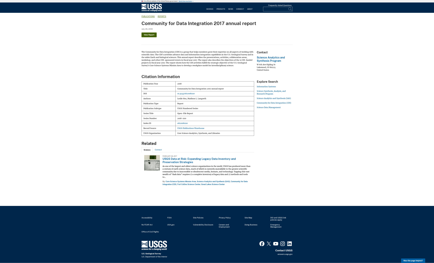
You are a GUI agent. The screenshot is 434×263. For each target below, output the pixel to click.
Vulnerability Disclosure (203, 225)
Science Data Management (269, 107)
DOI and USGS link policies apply (278, 219)
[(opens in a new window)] (262, 243)
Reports (162, 16)
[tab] (147, 149)
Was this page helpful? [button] (413, 261)
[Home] (152, 11)
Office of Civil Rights (150, 232)
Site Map (248, 218)
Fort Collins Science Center (188, 184)
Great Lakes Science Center (213, 184)
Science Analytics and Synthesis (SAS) (213, 181)
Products (221, 9)
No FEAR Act (147, 225)
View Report (149, 35)
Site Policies (198, 218)
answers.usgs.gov (285, 254)
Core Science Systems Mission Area (181, 181)
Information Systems (266, 86)
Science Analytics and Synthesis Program (271, 59)
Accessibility (147, 218)
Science (209, 9)
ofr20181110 (182, 123)
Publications (148, 16)
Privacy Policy (225, 218)
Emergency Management (275, 226)
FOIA (169, 218)
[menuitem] (210, 8)
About (249, 9)
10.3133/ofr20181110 (186, 94)
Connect (240, 9)
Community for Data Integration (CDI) (274, 103)
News (230, 9)
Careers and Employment (224, 226)
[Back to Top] (425, 254)
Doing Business (251, 225)
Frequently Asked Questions (280, 5)
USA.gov (171, 225)
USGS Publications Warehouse (190, 128)
